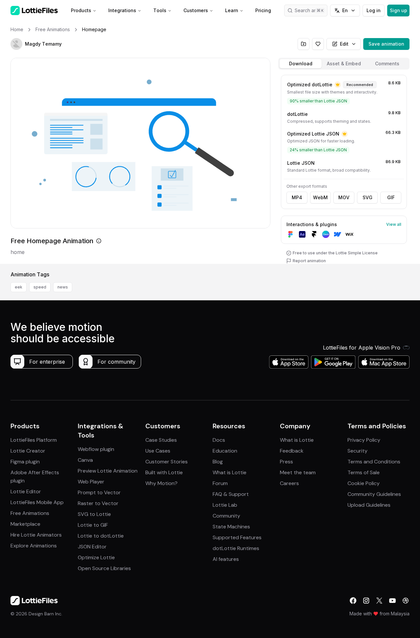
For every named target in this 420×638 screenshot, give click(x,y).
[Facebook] (353, 601)
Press (286, 461)
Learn (231, 10)
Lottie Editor (25, 491)
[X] (379, 601)
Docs (219, 439)
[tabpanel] (344, 168)
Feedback (292, 450)
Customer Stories (166, 461)
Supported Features (237, 537)
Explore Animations (33, 545)
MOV (343, 197)
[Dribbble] (406, 601)
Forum (220, 483)
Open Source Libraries (104, 568)
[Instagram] (366, 601)
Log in (374, 10)
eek (18, 287)
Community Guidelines (374, 494)
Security (357, 450)
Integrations (122, 10)
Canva (85, 460)
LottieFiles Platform (33, 439)
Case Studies (161, 439)
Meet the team (298, 472)
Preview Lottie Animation (107, 470)
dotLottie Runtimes (236, 548)
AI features (226, 559)
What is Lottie (229, 472)
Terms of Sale (363, 472)
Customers (195, 10)
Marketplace (25, 524)
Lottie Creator (27, 450)
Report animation (309, 260)
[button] (16, 44)
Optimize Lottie (96, 557)
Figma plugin (25, 461)
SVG (367, 197)
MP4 (297, 197)
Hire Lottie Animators (36, 534)
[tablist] (344, 64)
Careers (289, 483)
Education (225, 450)
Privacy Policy (363, 439)
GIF (391, 197)
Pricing (263, 10)
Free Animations (29, 513)
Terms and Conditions (373, 461)
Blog (218, 461)
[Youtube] (392, 601)
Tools (159, 10)
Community (226, 515)
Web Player (91, 481)
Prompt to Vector (99, 492)
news (62, 287)
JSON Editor (92, 546)
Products (81, 10)
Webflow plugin (96, 449)
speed (39, 287)
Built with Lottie (164, 472)
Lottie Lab (225, 504)
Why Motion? (161, 483)
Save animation (386, 44)
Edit (344, 44)
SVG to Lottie (94, 514)
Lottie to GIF (93, 524)
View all (393, 224)
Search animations (311, 10)
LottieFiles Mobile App (37, 502)
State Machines (231, 526)
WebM (320, 197)
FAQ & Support (231, 494)
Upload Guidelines (368, 504)
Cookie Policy (363, 483)
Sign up (398, 10)
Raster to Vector (98, 503)
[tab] (301, 63)
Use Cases (157, 450)
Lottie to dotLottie (101, 535)
